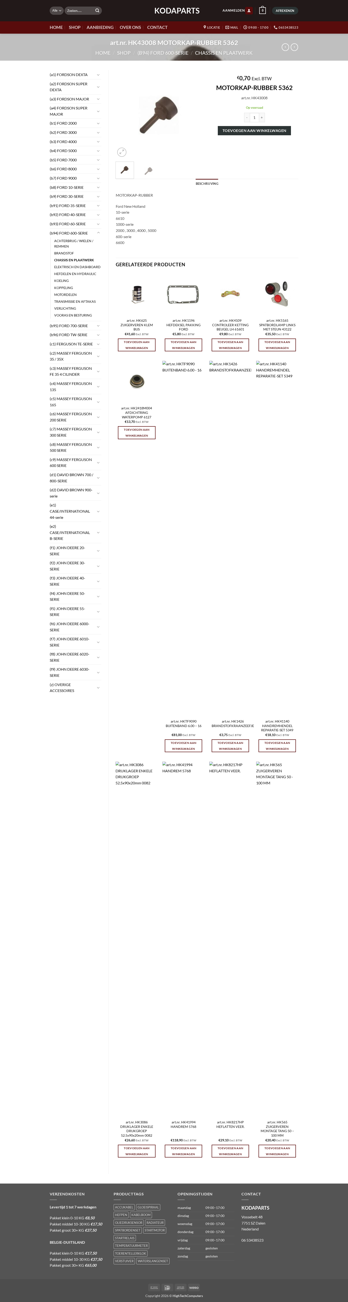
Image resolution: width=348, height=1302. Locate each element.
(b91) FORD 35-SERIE (68, 205)
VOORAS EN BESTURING (73, 315)
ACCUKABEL (124, 1207)
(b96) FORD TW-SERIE (68, 334)
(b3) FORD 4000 (63, 141)
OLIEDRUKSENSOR (128, 1223)
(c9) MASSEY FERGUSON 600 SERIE (71, 462)
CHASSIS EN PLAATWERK (224, 53)
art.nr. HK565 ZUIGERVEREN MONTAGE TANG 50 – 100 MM (277, 1128)
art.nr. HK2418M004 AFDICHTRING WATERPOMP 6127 (136, 412)
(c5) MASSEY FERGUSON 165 (71, 401)
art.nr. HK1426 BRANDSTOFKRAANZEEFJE (233, 723)
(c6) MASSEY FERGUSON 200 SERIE (71, 416)
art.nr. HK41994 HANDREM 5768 (183, 1124)
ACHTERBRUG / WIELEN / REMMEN (73, 243)
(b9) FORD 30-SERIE (67, 196)
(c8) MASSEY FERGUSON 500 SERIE (71, 447)
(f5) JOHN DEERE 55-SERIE (67, 611)
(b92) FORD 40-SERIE (68, 214)
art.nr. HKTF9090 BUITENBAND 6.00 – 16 (183, 723)
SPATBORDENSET (127, 1230)
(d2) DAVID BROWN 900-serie (71, 493)
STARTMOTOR (155, 1230)
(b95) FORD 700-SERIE (69, 325)
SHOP (74, 27)
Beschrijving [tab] (207, 183)
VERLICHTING (65, 308)
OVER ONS (130, 27)
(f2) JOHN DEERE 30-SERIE (67, 566)
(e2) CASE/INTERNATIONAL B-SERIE (70, 532)
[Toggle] (98, 74)
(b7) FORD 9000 (63, 178)
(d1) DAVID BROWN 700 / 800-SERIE (71, 477)
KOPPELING (63, 288)
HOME (56, 27)
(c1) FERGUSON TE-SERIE (71, 344)
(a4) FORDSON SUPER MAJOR (68, 111)
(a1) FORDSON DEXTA (69, 74)
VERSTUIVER (124, 1261)
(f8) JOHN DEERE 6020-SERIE (69, 657)
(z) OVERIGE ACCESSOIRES (62, 687)
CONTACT (157, 27)
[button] (249, 11)
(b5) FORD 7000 (63, 160)
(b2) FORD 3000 (63, 132)
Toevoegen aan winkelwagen (254, 130)
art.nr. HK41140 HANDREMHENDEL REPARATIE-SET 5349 (277, 725)
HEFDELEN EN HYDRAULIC (75, 274)
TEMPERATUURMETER (131, 1246)
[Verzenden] (97, 11)
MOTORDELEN (65, 295)
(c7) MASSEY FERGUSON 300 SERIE (71, 432)
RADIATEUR (155, 1223)
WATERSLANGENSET (153, 1261)
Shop (124, 53)
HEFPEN (121, 1215)
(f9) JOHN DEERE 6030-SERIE (69, 672)
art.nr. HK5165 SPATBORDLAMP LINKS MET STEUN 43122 (277, 324)
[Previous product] (294, 47)
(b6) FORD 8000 (63, 169)
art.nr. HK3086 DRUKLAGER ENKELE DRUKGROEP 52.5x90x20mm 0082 (136, 1128)
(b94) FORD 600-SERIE (163, 53)
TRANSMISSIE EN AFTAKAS (75, 301)
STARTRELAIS (124, 1238)
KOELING (61, 281)
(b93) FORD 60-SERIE (68, 224)
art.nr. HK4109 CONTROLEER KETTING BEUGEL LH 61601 (230, 324)
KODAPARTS (174, 10)
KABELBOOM (141, 1215)
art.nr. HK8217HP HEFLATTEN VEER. (230, 1124)
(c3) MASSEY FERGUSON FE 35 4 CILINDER (71, 371)
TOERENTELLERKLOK (130, 1253)
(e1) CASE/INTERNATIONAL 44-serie (70, 511)
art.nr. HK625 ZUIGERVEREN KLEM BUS (136, 324)
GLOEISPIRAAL (148, 1207)
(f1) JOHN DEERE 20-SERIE (67, 550)
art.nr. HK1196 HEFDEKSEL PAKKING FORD (183, 324)
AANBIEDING (100, 27)
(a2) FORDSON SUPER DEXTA (68, 86)
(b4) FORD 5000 (63, 150)
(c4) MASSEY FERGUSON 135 (71, 386)
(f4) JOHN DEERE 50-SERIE (67, 596)
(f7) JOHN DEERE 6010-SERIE (69, 642)
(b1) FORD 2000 (63, 123)
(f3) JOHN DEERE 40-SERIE (67, 581)
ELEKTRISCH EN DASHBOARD (77, 267)
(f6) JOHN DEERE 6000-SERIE (69, 626)
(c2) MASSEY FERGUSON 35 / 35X (71, 356)
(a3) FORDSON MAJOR (69, 99)
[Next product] (285, 47)
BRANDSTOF (64, 253)
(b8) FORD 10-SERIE (67, 187)
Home (103, 53)
